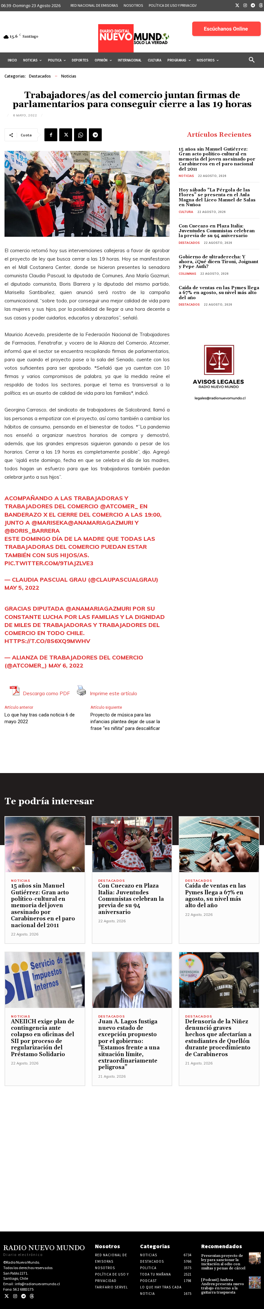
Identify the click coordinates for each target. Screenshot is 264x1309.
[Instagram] (245, 6)
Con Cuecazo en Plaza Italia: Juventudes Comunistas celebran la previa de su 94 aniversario (217, 231)
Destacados (40, 76)
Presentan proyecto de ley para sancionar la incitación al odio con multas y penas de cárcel (223, 1262)
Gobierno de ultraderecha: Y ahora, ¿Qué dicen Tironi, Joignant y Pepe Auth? (218, 262)
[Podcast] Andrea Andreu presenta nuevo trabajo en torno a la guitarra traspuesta (222, 1286)
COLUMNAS (187, 273)
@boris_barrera (32, 530)
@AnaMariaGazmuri (100, 522)
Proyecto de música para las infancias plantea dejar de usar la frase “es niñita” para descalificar (125, 721)
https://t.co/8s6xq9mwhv (47, 641)
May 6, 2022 (66, 665)
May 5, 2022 (22, 587)
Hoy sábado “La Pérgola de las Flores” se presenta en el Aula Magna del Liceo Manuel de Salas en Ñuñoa (217, 197)
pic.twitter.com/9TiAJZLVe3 (49, 563)
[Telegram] (253, 6)
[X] (65, 134)
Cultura (186, 212)
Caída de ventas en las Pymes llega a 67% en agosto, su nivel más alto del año (219, 293)
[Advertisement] (132, 1131)
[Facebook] (50, 134)
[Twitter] (237, 6)
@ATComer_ (119, 506)
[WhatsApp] (80, 134)
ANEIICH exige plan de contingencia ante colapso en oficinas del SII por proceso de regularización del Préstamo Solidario (42, 1038)
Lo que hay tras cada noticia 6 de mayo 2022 (40, 718)
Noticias (68, 76)
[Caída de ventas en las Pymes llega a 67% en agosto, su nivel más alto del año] (219, 844)
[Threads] (31, 1296)
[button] (251, 60)
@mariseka (50, 522)
